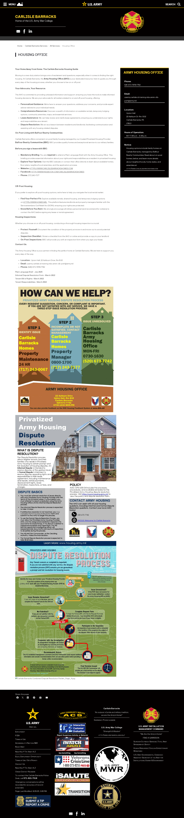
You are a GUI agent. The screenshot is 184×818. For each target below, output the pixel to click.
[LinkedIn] (27, 698)
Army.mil (33, 727)
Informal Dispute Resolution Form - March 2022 (35, 275)
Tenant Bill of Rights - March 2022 (29, 279)
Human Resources (140, 748)
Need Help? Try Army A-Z (25, 752)
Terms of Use (20, 739)
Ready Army (20, 747)
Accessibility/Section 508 (26, 743)
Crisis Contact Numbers (25, 772)
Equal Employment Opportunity (28, 756)
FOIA (17, 735)
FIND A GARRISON (151, 738)
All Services (55, 46)
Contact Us (20, 764)
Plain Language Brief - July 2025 (28, 272)
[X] (23, 698)
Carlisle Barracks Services (36, 46)
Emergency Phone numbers (104, 720)
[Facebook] (24, 31)
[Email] (18, 31)
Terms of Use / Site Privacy (26, 760)
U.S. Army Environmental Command (147, 755)
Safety (147, 744)
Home (19, 46)
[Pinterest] (34, 698)
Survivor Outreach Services (144, 741)
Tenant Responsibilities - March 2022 (31, 282)
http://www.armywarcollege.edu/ (111, 735)
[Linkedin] (30, 31)
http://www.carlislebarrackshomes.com (142, 168)
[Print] (40, 698)
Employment (20, 732)
